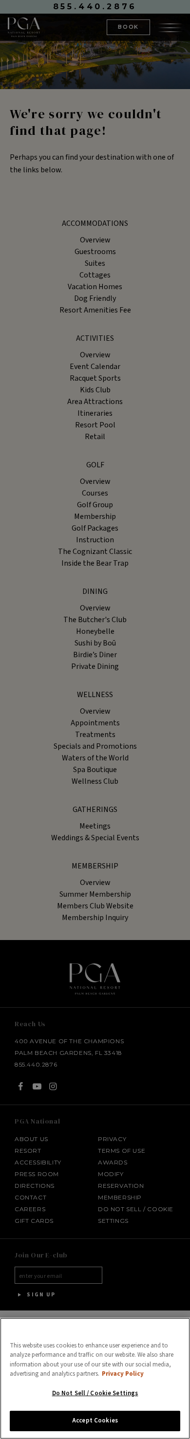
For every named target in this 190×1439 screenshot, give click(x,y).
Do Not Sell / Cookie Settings (95, 1393)
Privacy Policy (123, 1373)
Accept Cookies (95, 1420)
